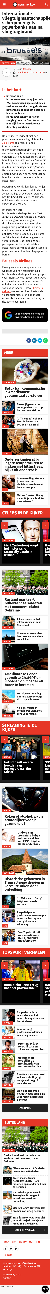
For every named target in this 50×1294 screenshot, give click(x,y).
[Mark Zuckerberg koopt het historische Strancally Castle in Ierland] (21, 521)
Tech (31, 1242)
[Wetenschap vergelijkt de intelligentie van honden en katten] (8, 1056)
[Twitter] (11, 1247)
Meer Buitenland (30, 1230)
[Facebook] (5, 1247)
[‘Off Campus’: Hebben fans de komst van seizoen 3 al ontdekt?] (8, 417)
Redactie (26, 69)
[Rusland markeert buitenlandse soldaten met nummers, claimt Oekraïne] (25, 571)
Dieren (7, 1068)
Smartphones (10, 1023)
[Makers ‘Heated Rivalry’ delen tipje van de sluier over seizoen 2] (8, 493)
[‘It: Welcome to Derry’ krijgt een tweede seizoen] (8, 896)
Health (7, 641)
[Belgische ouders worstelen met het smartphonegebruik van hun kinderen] (8, 1011)
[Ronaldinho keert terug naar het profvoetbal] (21, 961)
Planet (23, 1242)
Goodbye (7, 1269)
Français (7, 1254)
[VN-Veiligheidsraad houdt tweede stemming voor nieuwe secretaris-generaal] (8, 1089)
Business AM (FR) (32, 1266)
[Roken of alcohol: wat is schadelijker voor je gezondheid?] (25, 788)
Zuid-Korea (8, 143)
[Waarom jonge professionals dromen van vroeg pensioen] (8, 1027)
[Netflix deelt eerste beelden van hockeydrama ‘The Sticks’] (21, 738)
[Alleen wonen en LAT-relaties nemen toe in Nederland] (8, 617)
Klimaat (7, 453)
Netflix (7, 757)
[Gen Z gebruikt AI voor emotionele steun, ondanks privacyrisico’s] (8, 930)
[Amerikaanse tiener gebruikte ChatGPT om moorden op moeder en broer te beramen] (25, 645)
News (6, 1242)
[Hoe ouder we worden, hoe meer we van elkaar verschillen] (8, 631)
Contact (7, 1278)
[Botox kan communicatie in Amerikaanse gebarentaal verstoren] (25, 360)
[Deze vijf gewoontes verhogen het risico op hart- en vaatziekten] (8, 402)
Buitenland (8, 63)
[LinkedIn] (16, 1247)
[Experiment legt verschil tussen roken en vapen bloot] (8, 1041)
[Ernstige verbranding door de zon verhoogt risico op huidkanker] (8, 691)
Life (5, 489)
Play (6, 427)
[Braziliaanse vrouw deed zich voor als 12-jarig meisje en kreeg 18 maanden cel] (8, 1073)
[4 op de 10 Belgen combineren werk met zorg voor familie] (8, 706)
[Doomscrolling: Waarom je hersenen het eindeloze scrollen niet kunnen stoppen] (8, 477)
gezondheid (9, 383)
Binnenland (9, 716)
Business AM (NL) (12, 1266)
